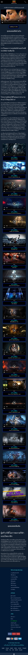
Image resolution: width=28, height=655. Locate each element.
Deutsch (19, 648)
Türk (13, 649)
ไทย (10, 649)
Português (24, 648)
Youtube (18, 633)
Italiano (15, 648)
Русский (20, 649)
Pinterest (14, 633)
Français (7, 648)
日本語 (16, 649)
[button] (14, 150)
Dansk (7, 649)
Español (11, 648)
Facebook (10, 633)
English (3, 648)
